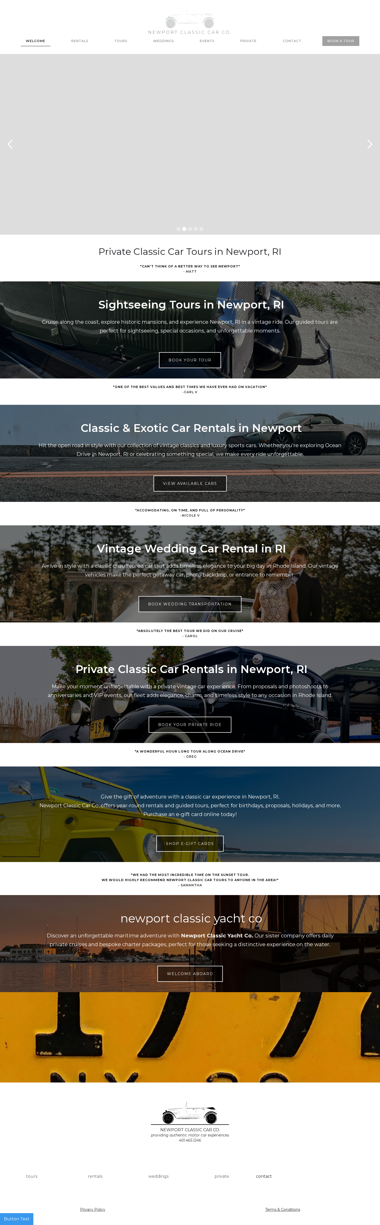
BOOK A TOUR (341, 41)
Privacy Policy (92, 1209)
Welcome (35, 41)
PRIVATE (248, 41)
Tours (120, 41)
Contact (292, 41)
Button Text (16, 1218)
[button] (10, 144)
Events (207, 41)
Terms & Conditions (282, 1209)
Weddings (163, 41)
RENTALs (79, 41)
